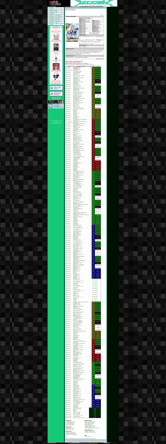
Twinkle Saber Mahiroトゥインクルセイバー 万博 (78, 228)
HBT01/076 (68, 227)
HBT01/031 (68, 134)
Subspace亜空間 (75, 411)
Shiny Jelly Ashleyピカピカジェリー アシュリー (78, 201)
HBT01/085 (68, 246)
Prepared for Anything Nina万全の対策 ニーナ (78, 323)
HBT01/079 (68, 234)
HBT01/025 (68, 119)
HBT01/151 (68, 383)
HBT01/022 (68, 113)
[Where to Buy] (56, 22)
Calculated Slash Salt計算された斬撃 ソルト (77, 352)
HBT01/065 (68, 205)
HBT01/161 (68, 404)
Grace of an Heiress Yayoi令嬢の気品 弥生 (77, 207)
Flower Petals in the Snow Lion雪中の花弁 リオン (78, 149)
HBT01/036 (68, 144)
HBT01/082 (68, 240)
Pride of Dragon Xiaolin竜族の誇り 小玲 (77, 325)
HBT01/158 (68, 398)
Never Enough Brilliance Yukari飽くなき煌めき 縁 (78, 151)
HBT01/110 (68, 298)
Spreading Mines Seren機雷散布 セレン (77, 253)
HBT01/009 (68, 86)
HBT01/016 (68, 101)
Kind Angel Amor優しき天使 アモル (76, 84)
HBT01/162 (68, 406)
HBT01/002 (68, 72)
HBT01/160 (68, 402)
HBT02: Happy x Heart (89, 426)
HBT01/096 (68, 269)
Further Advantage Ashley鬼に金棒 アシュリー (77, 369)
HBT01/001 (68, 67)
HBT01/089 (68, 254)
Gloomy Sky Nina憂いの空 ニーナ (76, 74)
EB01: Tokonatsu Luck (70, 432)
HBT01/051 (68, 175)
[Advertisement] (80, 12)
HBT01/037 (68, 146)
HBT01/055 (68, 184)
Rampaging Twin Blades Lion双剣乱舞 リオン (78, 126)
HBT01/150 (68, 381)
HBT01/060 (68, 194)
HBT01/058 (68, 190)
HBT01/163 (68, 408)
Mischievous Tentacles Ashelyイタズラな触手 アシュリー (78, 172)
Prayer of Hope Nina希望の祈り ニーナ (76, 305)
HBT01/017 (68, 103)
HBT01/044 (68, 161)
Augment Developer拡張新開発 (76, 278)
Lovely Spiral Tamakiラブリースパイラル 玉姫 (77, 309)
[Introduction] (56, 10)
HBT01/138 (68, 356)
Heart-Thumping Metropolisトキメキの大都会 (78, 402)
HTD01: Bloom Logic (70, 421)
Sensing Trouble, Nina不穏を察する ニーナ (77, 87)
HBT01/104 (68, 286)
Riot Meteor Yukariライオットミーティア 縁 (77, 340)
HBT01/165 (68, 412)
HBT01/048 (68, 169)
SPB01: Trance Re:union (90, 431)
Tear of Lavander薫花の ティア (76, 105)
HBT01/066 (68, 207)
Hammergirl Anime (56, 27)
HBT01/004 (68, 76)
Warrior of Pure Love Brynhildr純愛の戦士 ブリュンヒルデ (78, 265)
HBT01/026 (68, 124)
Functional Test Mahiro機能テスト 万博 (77, 234)
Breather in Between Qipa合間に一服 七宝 (77, 209)
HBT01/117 (68, 313)
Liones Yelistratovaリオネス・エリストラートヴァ (78, 282)
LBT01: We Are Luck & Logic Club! (92, 427)
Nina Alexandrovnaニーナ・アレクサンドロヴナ (78, 280)
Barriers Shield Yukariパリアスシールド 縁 (77, 155)
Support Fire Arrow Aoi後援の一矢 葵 (77, 390)
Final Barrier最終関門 (75, 111)
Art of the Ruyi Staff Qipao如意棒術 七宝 (77, 197)
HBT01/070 (68, 215)
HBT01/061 (68, 196)
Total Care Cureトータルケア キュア (76, 327)
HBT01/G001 (68, 414)
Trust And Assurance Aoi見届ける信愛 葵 (77, 232)
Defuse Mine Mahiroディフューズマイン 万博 (77, 242)
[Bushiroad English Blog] (56, 103)
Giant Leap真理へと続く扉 (76, 273)
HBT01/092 (68, 261)
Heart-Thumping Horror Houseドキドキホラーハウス (78, 379)
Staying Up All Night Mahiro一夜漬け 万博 (78, 249)
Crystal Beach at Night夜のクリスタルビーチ (77, 408)
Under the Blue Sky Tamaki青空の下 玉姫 (78, 313)
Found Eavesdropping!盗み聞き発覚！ (77, 163)
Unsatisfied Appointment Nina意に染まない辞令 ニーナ (78, 93)
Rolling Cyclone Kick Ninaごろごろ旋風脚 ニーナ (77, 317)
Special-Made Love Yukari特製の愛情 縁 (77, 348)
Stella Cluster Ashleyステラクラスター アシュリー (78, 192)
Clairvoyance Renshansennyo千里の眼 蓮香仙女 (78, 157)
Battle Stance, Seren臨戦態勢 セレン (76, 267)
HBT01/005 (68, 78)
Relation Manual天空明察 (76, 114)
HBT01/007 (68, 82)
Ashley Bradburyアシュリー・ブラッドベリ (78, 296)
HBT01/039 (68, 151)
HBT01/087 (68, 250)
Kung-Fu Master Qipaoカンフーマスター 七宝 (77, 186)
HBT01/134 (68, 348)
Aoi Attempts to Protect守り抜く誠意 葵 (77, 244)
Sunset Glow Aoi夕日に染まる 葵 (76, 388)
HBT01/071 (68, 217)
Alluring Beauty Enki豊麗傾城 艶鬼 (76, 377)
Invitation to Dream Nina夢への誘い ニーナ (77, 319)
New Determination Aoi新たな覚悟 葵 (77, 394)
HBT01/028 (68, 128)
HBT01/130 (68, 340)
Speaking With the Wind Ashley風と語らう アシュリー (78, 373)
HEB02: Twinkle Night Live (71, 434)
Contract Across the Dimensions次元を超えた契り (78, 400)
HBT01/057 (68, 188)
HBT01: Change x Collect (90, 425)
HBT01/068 (68, 211)
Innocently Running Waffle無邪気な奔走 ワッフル (77, 147)
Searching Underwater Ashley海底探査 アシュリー (78, 180)
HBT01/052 (68, 178)
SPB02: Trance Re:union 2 (90, 432)
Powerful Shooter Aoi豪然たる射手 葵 (77, 392)
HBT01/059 (68, 192)
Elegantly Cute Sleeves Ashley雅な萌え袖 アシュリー (78, 371)
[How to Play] (56, 12)
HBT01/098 (68, 273)
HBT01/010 (68, 88)
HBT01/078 (68, 232)
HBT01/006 (68, 80)
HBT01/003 (68, 74)
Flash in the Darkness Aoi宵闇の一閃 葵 (77, 246)
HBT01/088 (68, 252)
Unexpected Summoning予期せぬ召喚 (77, 354)
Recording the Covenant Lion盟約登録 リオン (78, 130)
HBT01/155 (68, 392)
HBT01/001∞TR (69, 70)
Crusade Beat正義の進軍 (75, 116)
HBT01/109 (68, 296)
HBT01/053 (68, 180)
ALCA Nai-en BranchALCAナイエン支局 (77, 413)
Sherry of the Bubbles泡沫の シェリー (77, 199)
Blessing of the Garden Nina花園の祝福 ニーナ (78, 307)
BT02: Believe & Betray (90, 422)
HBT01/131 (68, 342)
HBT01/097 (68, 271)
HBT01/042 (68, 157)
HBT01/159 (68, 400)
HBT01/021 (68, 111)
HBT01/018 (68, 105)
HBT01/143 (68, 367)
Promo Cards (88, 436)
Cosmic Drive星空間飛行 (75, 361)
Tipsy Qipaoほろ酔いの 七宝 (76, 211)
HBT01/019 (68, 107)
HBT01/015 (68, 99)
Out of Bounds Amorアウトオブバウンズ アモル (78, 107)
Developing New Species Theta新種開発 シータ (78, 145)
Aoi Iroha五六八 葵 (75, 300)
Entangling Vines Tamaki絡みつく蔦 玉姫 (77, 101)
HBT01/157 (68, 396)
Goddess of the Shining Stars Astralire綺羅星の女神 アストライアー (80, 213)
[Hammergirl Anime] (56, 108)
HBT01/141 (68, 362)
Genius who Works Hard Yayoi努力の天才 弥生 (78, 174)
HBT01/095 (68, 267)
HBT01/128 (68, 335)
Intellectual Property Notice (93, 443)
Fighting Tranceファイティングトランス (77, 357)
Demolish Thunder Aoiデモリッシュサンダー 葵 (77, 226)
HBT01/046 (68, 165)
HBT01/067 (68, 209)
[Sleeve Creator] (56, 17)
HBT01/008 (68, 84)
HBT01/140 (68, 360)
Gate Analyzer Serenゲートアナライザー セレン (78, 240)
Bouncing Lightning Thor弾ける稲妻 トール (77, 251)
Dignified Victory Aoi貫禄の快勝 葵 (76, 259)
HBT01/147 (68, 375)
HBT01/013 (68, 94)
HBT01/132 (68, 344)
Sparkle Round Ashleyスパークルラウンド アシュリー (78, 367)
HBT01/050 (68, 173)
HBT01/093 (68, 263)
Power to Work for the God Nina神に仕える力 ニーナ (78, 76)
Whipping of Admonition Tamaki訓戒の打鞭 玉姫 (78, 89)
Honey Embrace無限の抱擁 (76, 338)
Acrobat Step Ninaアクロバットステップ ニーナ (78, 311)
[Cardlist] (56, 15)
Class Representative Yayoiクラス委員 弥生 (78, 182)
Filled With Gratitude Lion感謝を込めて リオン (77, 138)
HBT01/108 (68, 294)
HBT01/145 (68, 371)
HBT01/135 (68, 350)
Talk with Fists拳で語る (75, 334)
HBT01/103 (68, 284)
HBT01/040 (68, 153)
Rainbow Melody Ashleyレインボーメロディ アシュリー (78, 363)
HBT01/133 (68, 346)
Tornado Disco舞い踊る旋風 (75, 406)
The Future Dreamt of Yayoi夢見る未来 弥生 (78, 176)
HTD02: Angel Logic (70, 422)
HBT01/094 (68, 265)
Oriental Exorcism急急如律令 (76, 168)
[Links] (56, 24)
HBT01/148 (68, 377)
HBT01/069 (68, 213)
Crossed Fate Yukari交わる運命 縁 (76, 128)
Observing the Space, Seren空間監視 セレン (78, 255)
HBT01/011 (68, 90)
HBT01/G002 (68, 416)
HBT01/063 (68, 200)
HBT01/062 (68, 198)
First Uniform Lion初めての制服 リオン (76, 143)
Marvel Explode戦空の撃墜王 (76, 359)
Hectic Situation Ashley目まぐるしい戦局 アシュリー (78, 184)
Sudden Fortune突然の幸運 (76, 381)
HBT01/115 (68, 308)
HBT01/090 (68, 257)
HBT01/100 (68, 277)
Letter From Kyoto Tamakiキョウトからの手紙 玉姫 (77, 321)
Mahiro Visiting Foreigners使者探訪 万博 (77, 263)
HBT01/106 (68, 290)
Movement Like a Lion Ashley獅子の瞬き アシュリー (78, 203)
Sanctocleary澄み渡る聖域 (75, 224)
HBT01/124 (68, 327)
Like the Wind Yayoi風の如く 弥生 (76, 178)
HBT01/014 (68, 97)
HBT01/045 (68, 163)
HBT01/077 (68, 230)
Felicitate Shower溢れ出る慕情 (76, 336)
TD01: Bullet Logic (70, 423)
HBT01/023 (68, 115)
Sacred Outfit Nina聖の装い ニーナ (76, 91)
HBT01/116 (68, 311)
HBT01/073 (68, 221)
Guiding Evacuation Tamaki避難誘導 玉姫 (78, 82)
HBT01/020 (68, 109)
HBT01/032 (68, 136)
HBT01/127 (68, 333)
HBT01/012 (68, 92)
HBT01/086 (68, 248)
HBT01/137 (68, 354)
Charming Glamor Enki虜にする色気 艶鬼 (77, 375)
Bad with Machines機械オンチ (76, 271)
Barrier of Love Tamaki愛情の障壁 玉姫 (77, 315)
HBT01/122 (68, 323)
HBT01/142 (68, 365)
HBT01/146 (68, 373)
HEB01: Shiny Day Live (71, 433)
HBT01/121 (68, 321)
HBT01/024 (68, 117)
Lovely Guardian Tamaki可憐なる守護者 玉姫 (77, 72)
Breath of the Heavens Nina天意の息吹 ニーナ (78, 103)
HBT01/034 (68, 140)
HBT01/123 (68, 325)
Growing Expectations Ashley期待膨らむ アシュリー (78, 365)
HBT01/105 (68, 288)
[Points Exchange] (56, 21)
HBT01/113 (68, 304)
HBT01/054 (68, 182)
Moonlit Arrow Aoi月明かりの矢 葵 (76, 386)
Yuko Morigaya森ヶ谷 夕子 (75, 284)
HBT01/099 (68, 275)
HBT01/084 (68, 244)
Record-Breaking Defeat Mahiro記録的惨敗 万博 (78, 257)
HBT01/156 (68, 394)
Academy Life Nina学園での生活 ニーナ (76, 80)
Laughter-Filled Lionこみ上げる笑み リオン (77, 153)
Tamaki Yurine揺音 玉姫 (75, 288)
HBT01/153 (68, 387)
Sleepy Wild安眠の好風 (75, 170)
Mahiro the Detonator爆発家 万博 (77, 269)
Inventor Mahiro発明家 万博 (76, 238)
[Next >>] (102, 15)
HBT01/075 (68, 225)
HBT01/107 (68, 292)
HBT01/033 (68, 138)
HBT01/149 (68, 379)
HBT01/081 (68, 238)
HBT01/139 (68, 358)
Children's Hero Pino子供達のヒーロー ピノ (77, 398)
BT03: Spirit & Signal (89, 423)
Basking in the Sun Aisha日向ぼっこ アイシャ (77, 330)
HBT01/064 (68, 202)
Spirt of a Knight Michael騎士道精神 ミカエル (77, 97)
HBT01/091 (68, 259)
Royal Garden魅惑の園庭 (75, 165)
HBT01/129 (68, 338)
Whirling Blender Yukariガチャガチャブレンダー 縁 (78, 141)
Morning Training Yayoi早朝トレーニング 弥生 (77, 195)
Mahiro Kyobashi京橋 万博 (76, 298)
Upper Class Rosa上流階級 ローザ (76, 159)
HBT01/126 (68, 331)
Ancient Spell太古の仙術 (75, 161)
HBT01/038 (68, 148)
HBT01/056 (68, 186)
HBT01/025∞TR (69, 121)
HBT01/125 (68, 329)
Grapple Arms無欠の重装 (75, 219)
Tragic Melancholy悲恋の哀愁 (76, 276)
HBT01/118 (68, 315)
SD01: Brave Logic (70, 428)
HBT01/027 (68, 126)
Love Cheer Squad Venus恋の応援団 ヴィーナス (77, 95)
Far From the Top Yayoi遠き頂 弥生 (77, 188)
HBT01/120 (68, 319)
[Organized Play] (56, 19)
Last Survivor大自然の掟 (75, 384)
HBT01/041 (68, 155)
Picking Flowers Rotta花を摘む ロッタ (77, 396)
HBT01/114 (68, 306)
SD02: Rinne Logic (70, 429)
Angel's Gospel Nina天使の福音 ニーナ (76, 70)
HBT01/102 (68, 281)
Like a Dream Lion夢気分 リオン (76, 132)
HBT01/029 (68, 130)
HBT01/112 (68, 302)
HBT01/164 (68, 410)
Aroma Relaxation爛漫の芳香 (76, 118)
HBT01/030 (68, 132)
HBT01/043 (68, 159)
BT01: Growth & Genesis (90, 421)
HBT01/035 (68, 142)
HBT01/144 (68, 369)
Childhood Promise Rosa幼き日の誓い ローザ (77, 136)
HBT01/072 (68, 219)
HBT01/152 (68, 385)
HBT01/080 (68, 236)
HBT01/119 (68, 317)
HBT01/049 (68, 171)
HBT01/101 (68, 279)
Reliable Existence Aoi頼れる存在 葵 (77, 236)
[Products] (56, 13)
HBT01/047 (68, 167)
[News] (56, 8)
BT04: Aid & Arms (88, 424)
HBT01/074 (68, 223)
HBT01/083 (68, 242)
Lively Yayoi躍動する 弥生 (75, 190)
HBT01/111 (68, 300)
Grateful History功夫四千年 (76, 222)
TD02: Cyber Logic (70, 424)
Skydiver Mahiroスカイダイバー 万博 (76, 230)
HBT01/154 (68, 389)
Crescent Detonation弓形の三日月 (76, 404)
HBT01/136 (68, 352)
